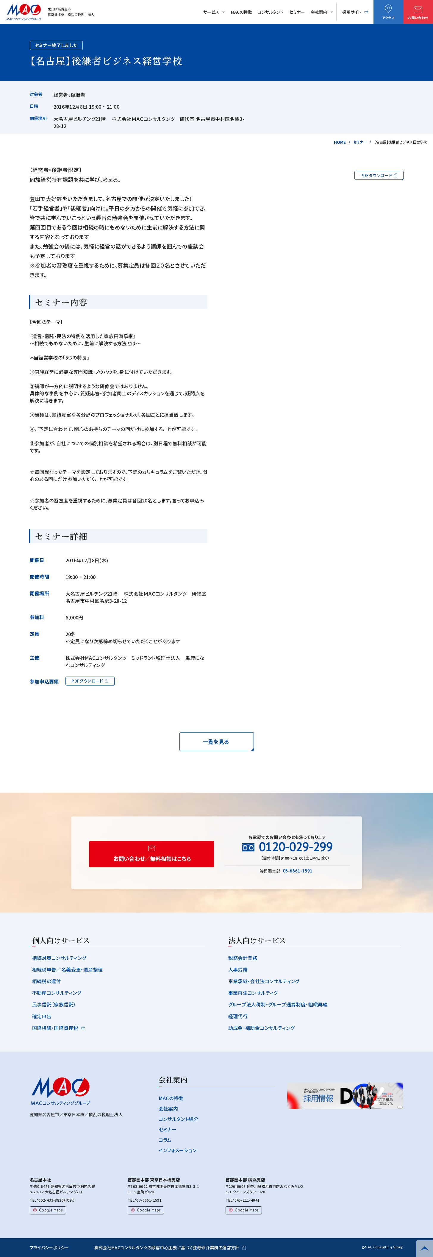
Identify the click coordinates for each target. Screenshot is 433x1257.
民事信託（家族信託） (54, 1004)
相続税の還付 (46, 981)
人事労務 (238, 969)
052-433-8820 (51, 1200)
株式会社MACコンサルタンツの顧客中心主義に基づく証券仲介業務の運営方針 (167, 1247)
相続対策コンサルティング (59, 957)
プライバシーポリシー (49, 1247)
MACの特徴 (241, 12)
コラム (165, 1139)
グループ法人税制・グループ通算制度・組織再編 (278, 1004)
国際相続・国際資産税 (55, 1027)
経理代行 (238, 1016)
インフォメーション (178, 1150)
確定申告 (42, 1016)
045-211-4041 (247, 1200)
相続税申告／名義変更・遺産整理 (67, 969)
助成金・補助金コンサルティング (261, 1027)
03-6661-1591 (149, 1200)
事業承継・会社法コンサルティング (263, 981)
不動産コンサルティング (56, 992)
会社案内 (319, 12)
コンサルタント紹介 (179, 1118)
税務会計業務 (242, 957)
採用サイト (351, 12)
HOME (340, 142)
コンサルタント (270, 12)
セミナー (297, 12)
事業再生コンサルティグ (253, 992)
